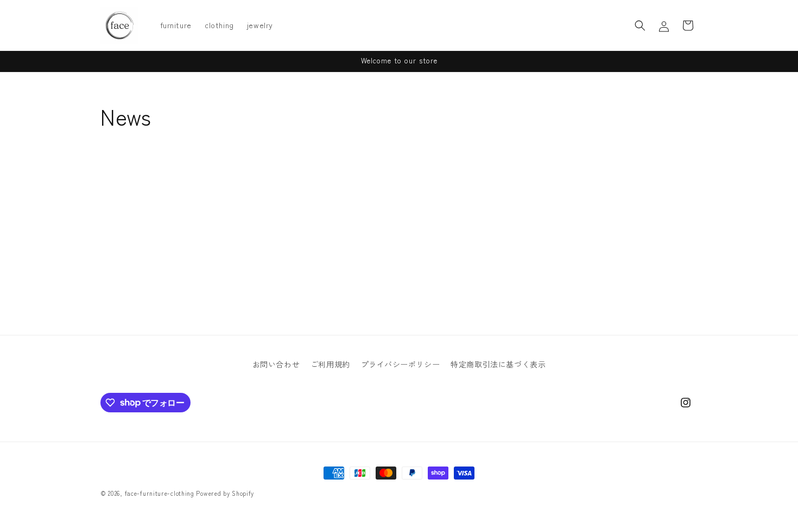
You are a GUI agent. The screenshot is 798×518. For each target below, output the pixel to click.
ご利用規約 (330, 364)
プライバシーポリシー (400, 364)
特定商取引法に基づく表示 (498, 364)
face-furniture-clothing (159, 493)
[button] (640, 25)
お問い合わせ (276, 364)
